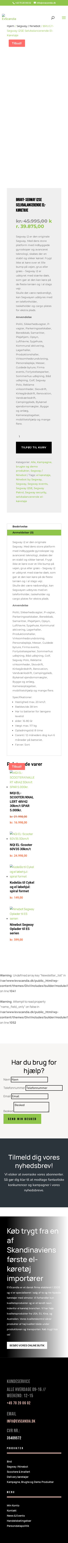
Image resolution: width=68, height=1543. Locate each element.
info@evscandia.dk (21, 1421)
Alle (33, 462)
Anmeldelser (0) (23, 532)
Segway (21, 483)
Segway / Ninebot (28, 26)
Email (7, 1096)
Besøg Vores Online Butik (27, 1345)
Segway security (35, 492)
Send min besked (22, 1119)
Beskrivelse (20, 526)
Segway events (38, 483)
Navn (6, 1079)
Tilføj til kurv (33, 447)
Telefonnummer (14, 1088)
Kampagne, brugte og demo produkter (34, 467)
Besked (8, 1111)
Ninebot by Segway (29, 479)
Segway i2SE (24, 488)
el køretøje (43, 475)
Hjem (10, 26)
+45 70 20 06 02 (23, 2)
